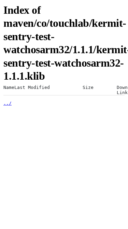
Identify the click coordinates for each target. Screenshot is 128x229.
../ (7, 103)
